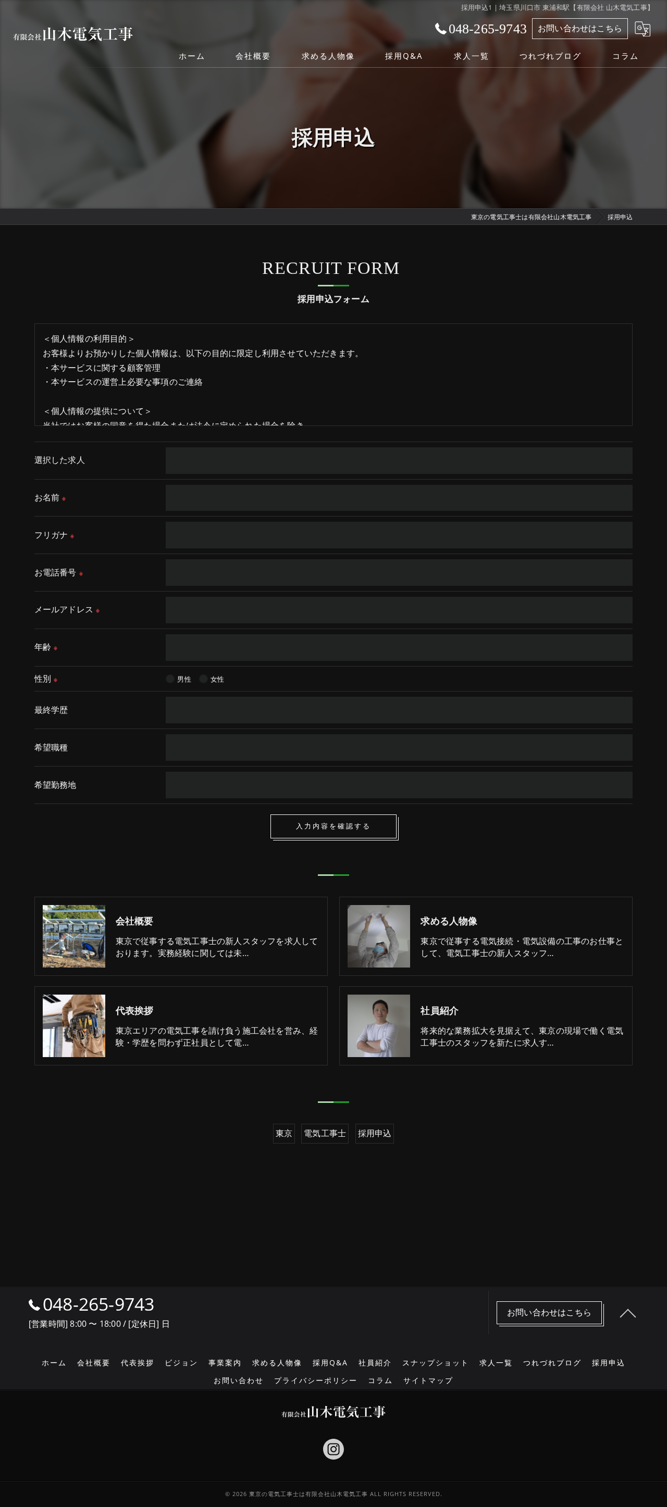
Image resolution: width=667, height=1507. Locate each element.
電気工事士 (325, 1133)
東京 (284, 1133)
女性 (217, 679)
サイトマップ (428, 1380)
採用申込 (375, 1133)
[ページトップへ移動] (627, 1312)
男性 (184, 679)
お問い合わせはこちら (580, 28)
